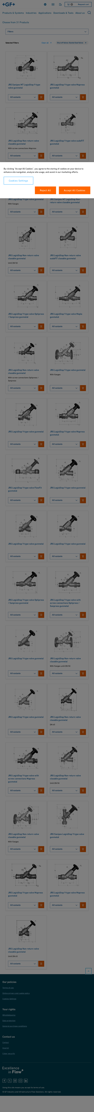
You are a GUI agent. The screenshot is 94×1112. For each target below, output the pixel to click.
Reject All (45, 190)
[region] (47, 180)
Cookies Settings (18, 180)
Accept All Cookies (74, 190)
